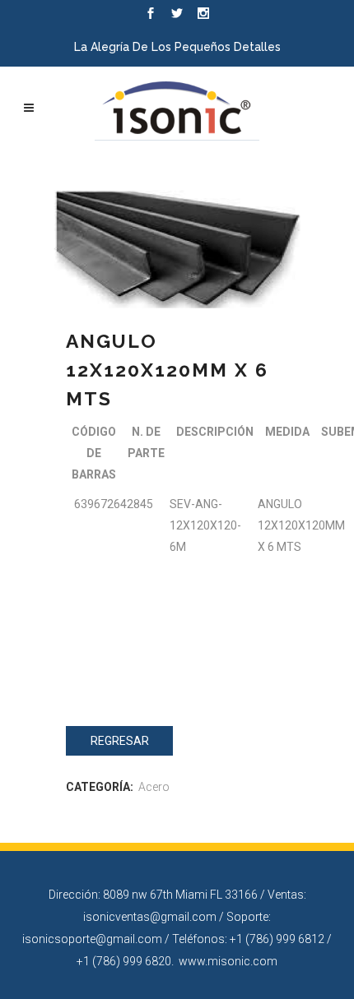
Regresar (120, 740)
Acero (154, 786)
